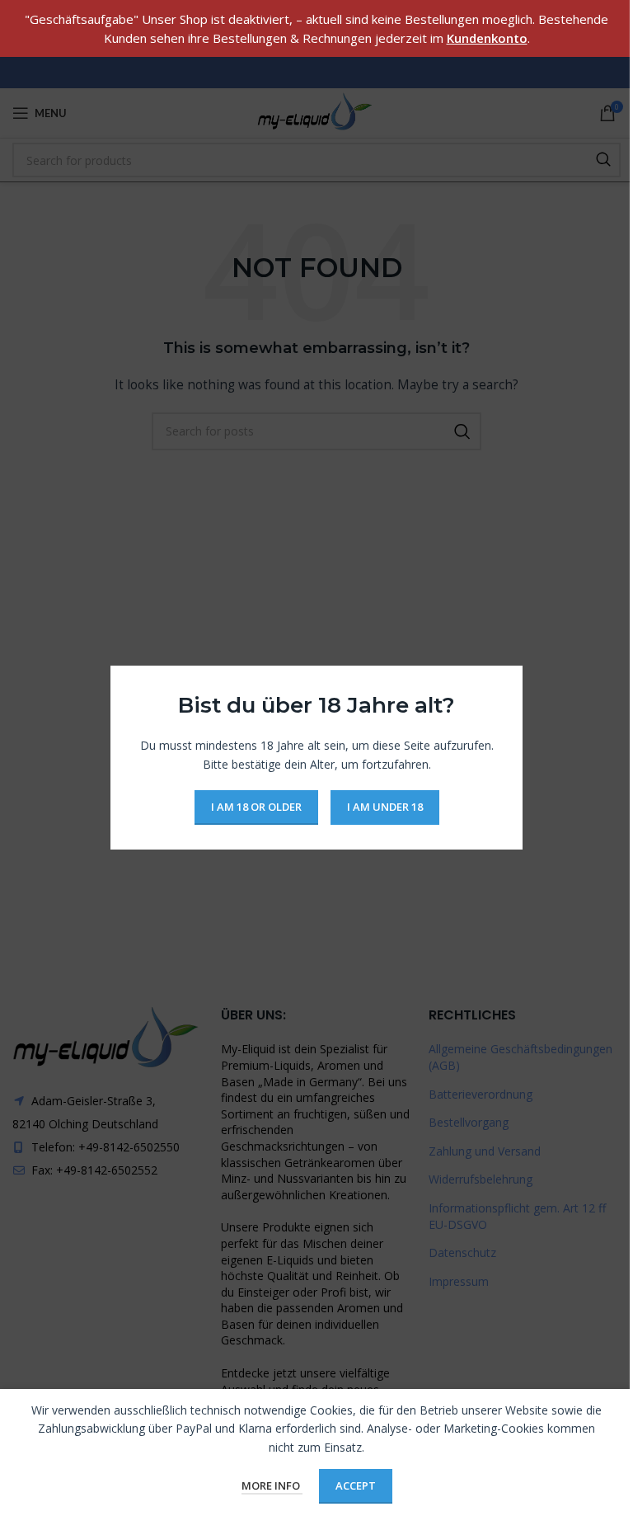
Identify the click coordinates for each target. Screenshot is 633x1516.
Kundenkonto (487, 38)
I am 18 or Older (256, 807)
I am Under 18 (385, 807)
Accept (355, 1485)
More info (271, 1485)
